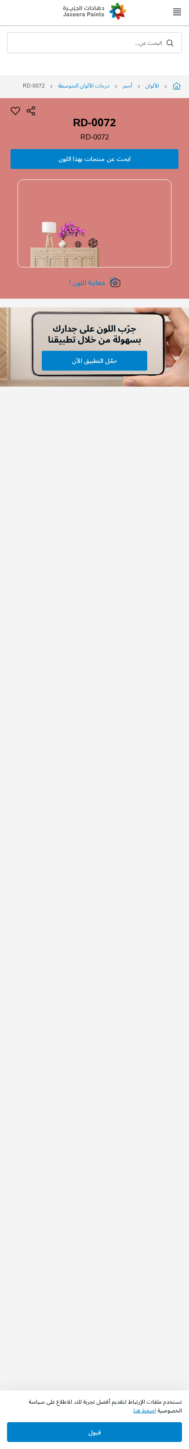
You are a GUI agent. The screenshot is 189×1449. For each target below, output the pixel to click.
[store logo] (94, 12)
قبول (94, 1432)
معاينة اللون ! (87, 282)
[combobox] (94, 42)
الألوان (152, 85)
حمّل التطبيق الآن (94, 361)
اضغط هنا (145, 1411)
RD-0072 (94, 137)
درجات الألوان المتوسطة (83, 85)
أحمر (127, 85)
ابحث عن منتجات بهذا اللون (94, 159)
